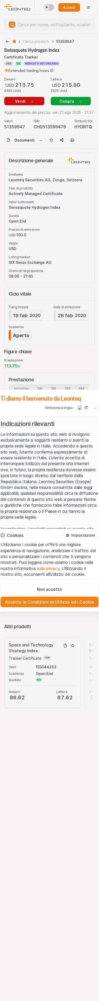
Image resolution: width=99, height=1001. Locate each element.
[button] (80, 535)
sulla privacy (48, 568)
